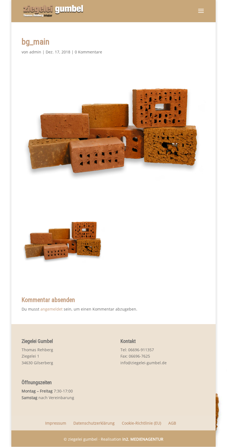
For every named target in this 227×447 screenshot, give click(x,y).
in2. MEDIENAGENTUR (142, 439)
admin (35, 52)
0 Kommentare (88, 52)
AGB (172, 423)
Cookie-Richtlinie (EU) (141, 423)
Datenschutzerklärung (94, 423)
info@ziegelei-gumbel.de (143, 362)
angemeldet (51, 309)
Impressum (55, 423)
